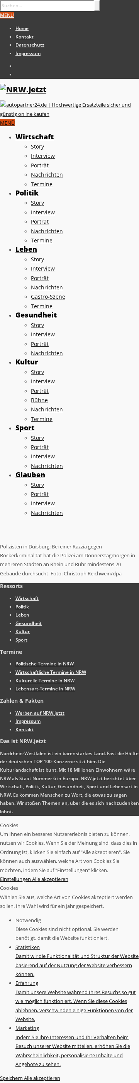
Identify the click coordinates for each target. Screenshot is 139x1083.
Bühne (39, 400)
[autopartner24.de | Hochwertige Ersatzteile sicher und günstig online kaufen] (69, 113)
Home (22, 28)
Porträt (40, 165)
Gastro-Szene (48, 296)
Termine (42, 184)
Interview (43, 155)
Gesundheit (36, 314)
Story (37, 146)
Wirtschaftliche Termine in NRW (50, 672)
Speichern (12, 1078)
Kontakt (24, 36)
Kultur (26, 361)
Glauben (30, 474)
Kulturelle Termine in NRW (45, 680)
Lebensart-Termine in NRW (45, 688)
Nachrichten (47, 174)
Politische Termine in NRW (44, 663)
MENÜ (7, 15)
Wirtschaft (34, 136)
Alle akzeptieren (50, 879)
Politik (27, 192)
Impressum (28, 53)
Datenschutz (29, 45)
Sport (24, 427)
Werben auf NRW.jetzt (39, 713)
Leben (26, 249)
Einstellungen (16, 879)
